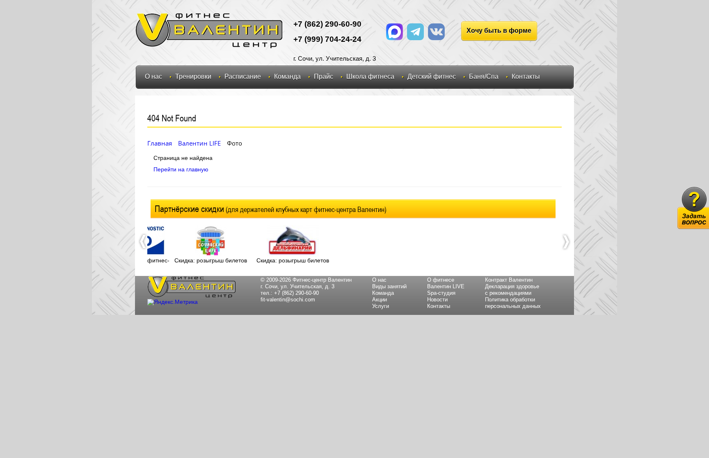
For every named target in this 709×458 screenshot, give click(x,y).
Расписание (242, 76)
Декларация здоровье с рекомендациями (512, 289)
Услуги (380, 306)
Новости (437, 299)
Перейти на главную (180, 169)
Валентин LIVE (445, 286)
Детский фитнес (431, 76)
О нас (153, 76)
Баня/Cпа (484, 76)
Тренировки (193, 76)
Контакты (526, 76)
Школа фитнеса (370, 76)
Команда (287, 76)
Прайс (323, 76)
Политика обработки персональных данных (513, 302)
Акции (379, 299)
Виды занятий (389, 286)
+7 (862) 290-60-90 (296, 293)
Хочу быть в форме (499, 30)
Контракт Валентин (509, 280)
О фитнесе (440, 280)
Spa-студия (441, 293)
